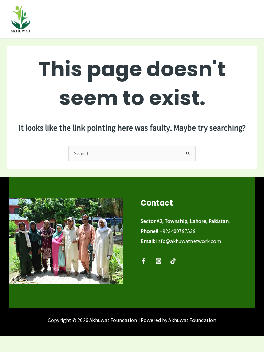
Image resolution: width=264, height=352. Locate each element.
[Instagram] (158, 261)
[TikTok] (173, 261)
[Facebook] (144, 261)
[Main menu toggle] (249, 19)
